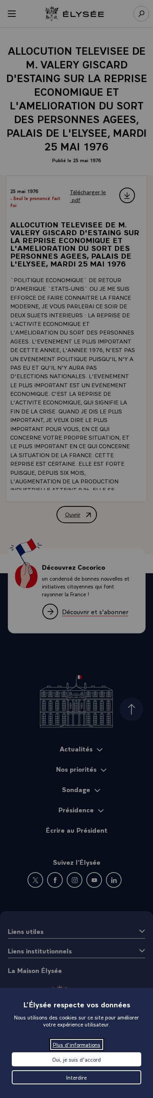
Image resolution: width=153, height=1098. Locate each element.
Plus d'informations (76, 1044)
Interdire (76, 1077)
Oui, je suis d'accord (76, 1059)
